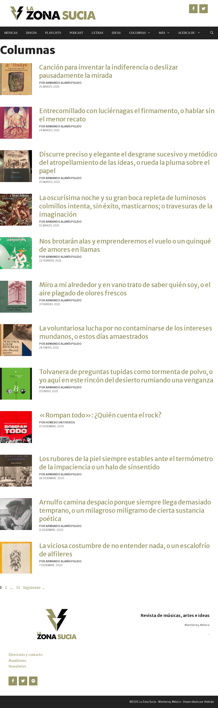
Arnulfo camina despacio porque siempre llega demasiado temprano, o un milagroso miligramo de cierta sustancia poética (125, 510)
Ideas (116, 32)
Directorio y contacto (25, 655)
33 (18, 587)
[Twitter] (203, 8)
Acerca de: (187, 32)
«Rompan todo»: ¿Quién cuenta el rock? (100, 415)
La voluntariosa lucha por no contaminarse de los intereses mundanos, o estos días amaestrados (125, 332)
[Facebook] (193, 8)
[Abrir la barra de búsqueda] (212, 33)
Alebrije (209, 701)
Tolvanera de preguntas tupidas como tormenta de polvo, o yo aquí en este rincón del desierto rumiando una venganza (126, 376)
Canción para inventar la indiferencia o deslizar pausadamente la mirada (108, 71)
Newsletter (17, 666)
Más (162, 32)
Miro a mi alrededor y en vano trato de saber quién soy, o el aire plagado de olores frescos (125, 289)
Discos (31, 32)
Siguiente (34, 587)
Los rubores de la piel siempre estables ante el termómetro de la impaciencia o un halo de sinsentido (126, 463)
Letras (97, 32)
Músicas (10, 32)
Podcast (76, 32)
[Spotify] (33, 681)
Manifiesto (17, 661)
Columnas (137, 32)
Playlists (53, 32)
